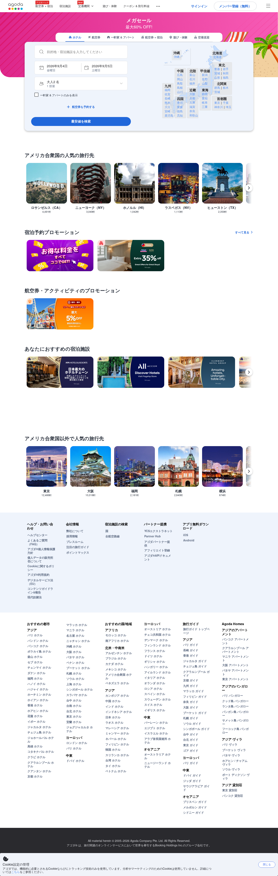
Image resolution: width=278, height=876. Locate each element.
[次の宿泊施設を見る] (249, 372)
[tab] (75, 37)
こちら (15, 872)
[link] (60, 255)
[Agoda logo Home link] (16, 6)
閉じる (267, 864)
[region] (139, 189)
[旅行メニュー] (156, 6)
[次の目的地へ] (249, 188)
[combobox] (85, 52)
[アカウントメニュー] (268, 6)
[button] (86, 6)
